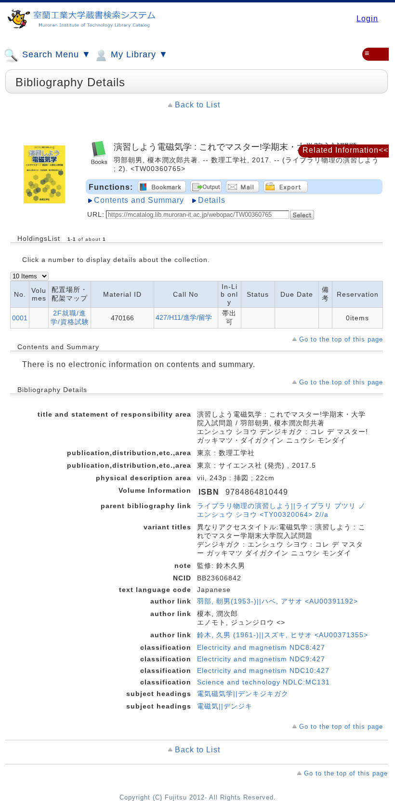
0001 (19, 318)
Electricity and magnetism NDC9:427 (261, 659)
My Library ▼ (138, 54)
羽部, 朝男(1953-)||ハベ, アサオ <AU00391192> (277, 601)
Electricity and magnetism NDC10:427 (263, 670)
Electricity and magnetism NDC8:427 (261, 647)
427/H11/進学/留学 (184, 317)
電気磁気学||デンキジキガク (243, 693)
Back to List (197, 105)
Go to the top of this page (341, 339)
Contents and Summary (139, 200)
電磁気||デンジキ (224, 706)
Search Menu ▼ (55, 54)
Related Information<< (345, 150)
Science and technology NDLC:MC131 (263, 682)
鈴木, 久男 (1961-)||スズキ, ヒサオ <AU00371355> (282, 635)
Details (211, 200)
